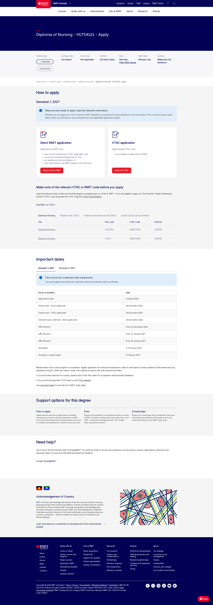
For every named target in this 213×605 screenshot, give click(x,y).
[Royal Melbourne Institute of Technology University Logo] (43, 4)
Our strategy (158, 551)
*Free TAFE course (127, 62)
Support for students (91, 558)
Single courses (66, 560)
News (42, 553)
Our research (112, 551)
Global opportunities (91, 561)
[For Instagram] (158, 585)
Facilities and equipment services (140, 564)
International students (69, 567)
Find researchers (114, 567)
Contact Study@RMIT (46, 461)
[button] (174, 3)
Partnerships (112, 560)
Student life (88, 554)
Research (143, 11)
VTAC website (84, 380)
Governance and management (160, 555)
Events (42, 557)
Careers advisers (67, 574)
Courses (62, 11)
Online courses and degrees (68, 555)
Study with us (78, 11)
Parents (63, 570)
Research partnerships (139, 560)
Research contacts (114, 570)
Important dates (47, 385)
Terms (68, 585)
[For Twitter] (153, 585)
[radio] (44, 69)
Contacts (43, 571)
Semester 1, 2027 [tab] (46, 268)
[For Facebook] (148, 585)
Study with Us (66, 546)
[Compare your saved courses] (169, 3)
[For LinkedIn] (164, 585)
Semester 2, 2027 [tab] (67, 268)
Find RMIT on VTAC (45, 205)
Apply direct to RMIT (52, 170)
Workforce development (140, 551)
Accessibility (85, 585)
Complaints (113, 585)
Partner (156, 11)
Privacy (75, 585)
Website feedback (99, 585)
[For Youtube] (169, 585)
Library (42, 560)
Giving (132, 569)
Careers (43, 567)
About (130, 11)
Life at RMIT (115, 11)
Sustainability (158, 563)
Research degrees (114, 563)
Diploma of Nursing (46, 230)
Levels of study (66, 551)
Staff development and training (139, 555)
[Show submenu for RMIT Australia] (69, 3)
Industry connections (91, 565)
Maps (42, 564)
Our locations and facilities (164, 570)
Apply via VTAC (122, 170)
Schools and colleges (162, 567)
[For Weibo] (175, 585)
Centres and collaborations (112, 555)
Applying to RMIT (67, 563)
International (97, 11)
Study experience (90, 551)
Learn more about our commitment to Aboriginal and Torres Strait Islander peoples (68, 525)
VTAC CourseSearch (92, 196)
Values (156, 560)
